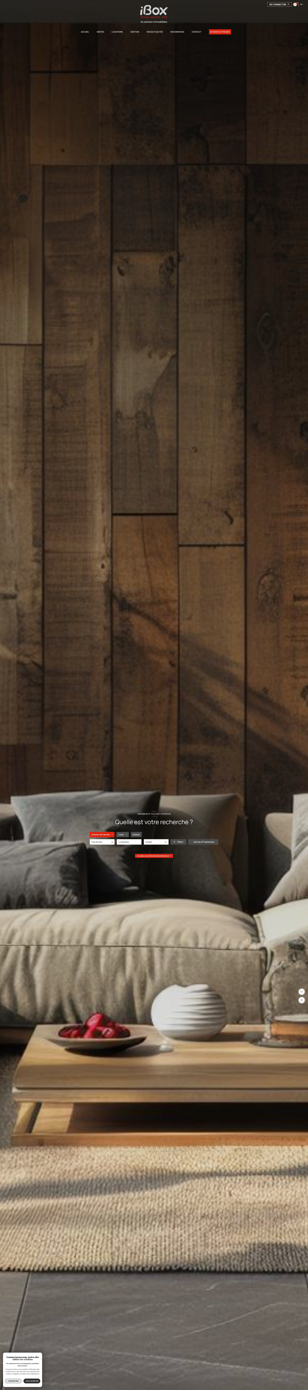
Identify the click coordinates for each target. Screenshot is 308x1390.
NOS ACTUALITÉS (155, 32)
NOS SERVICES (177, 32)
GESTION (134, 32)
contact (196, 32)
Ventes (100, 32)
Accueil (85, 32)
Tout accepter (32, 1381)
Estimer (136, 834)
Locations (117, 32)
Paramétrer (13, 1381)
